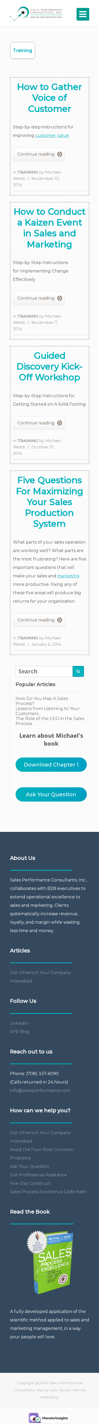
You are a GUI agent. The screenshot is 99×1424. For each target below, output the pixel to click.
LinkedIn (19, 1023)
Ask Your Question (51, 794)
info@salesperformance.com (40, 1090)
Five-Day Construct (30, 1183)
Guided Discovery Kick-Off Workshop (50, 366)
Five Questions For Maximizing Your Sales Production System (49, 502)
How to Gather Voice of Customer (49, 97)
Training (28, 172)
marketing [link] (68, 575)
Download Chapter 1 (51, 764)
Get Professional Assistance (38, 1174)
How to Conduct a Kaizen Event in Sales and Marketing (50, 228)
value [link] (63, 135)
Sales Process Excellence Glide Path (48, 1191)
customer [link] (45, 135)
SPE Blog (20, 1031)
